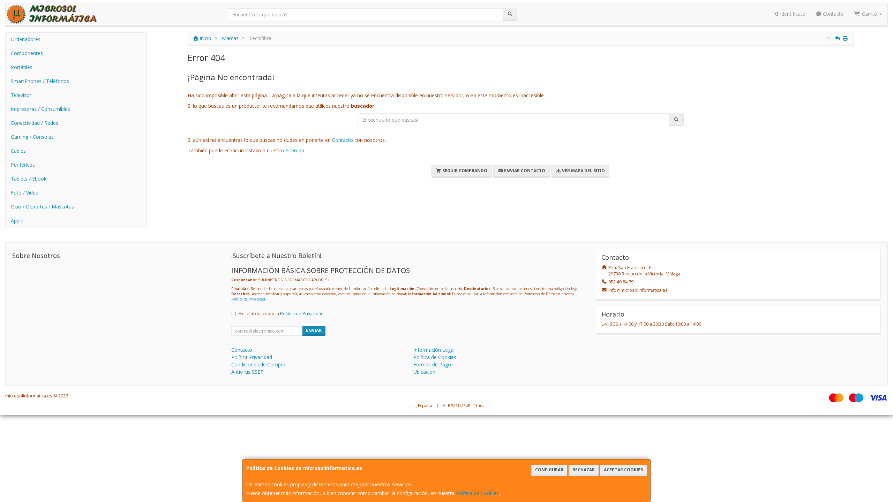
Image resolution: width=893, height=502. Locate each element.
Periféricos (23, 164)
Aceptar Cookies (623, 470)
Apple (17, 220)
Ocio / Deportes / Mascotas (42, 206)
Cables (18, 150)
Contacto (832, 13)
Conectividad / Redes (34, 123)
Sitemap (295, 150)
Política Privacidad (251, 357)
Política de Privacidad (248, 299)
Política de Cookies (477, 493)
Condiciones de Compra (258, 364)
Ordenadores (25, 39)
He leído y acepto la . (282, 314)
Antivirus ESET (247, 371)
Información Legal (434, 350)
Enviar (314, 330)
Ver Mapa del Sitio (583, 171)
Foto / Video (25, 192)
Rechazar (583, 470)
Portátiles (21, 67)
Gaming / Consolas (32, 137)
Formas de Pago (432, 364)
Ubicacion (424, 371)
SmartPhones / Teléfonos (40, 81)
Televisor (21, 95)
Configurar (549, 470)
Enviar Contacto (524, 171)
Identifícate (792, 13)
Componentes (27, 53)
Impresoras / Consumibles (40, 109)
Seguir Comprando (464, 171)
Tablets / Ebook (28, 178)
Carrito (870, 13)
